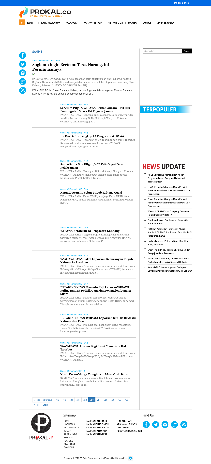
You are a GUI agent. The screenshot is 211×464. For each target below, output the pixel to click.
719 (64, 399)
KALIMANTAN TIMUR (96, 421)
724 (99, 399)
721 (78, 399)
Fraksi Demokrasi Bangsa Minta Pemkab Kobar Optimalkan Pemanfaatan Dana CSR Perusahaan (169, 190)
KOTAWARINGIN (93, 22)
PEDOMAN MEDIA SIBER (129, 431)
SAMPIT (31, 22)
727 (119, 399)
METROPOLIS (115, 22)
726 (112, 399)
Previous (48, 399)
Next (36, 404)
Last (45, 404)
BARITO (132, 22)
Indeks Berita (181, 2)
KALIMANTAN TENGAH (97, 424)
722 (85, 399)
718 (57, 399)
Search (187, 51)
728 (126, 399)
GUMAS (146, 22)
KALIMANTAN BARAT (96, 434)
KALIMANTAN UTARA (96, 431)
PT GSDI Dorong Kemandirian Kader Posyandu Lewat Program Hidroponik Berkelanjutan (166, 178)
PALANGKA (72, 22)
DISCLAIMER (123, 427)
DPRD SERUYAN (165, 22)
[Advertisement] (167, 80)
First (37, 399)
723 (92, 399)
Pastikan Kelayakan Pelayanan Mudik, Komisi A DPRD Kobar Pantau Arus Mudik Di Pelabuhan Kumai (170, 232)
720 (71, 399)
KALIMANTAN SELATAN (97, 427)
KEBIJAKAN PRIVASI (127, 424)
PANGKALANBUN (50, 22)
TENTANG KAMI (124, 421)
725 (105, 399)
